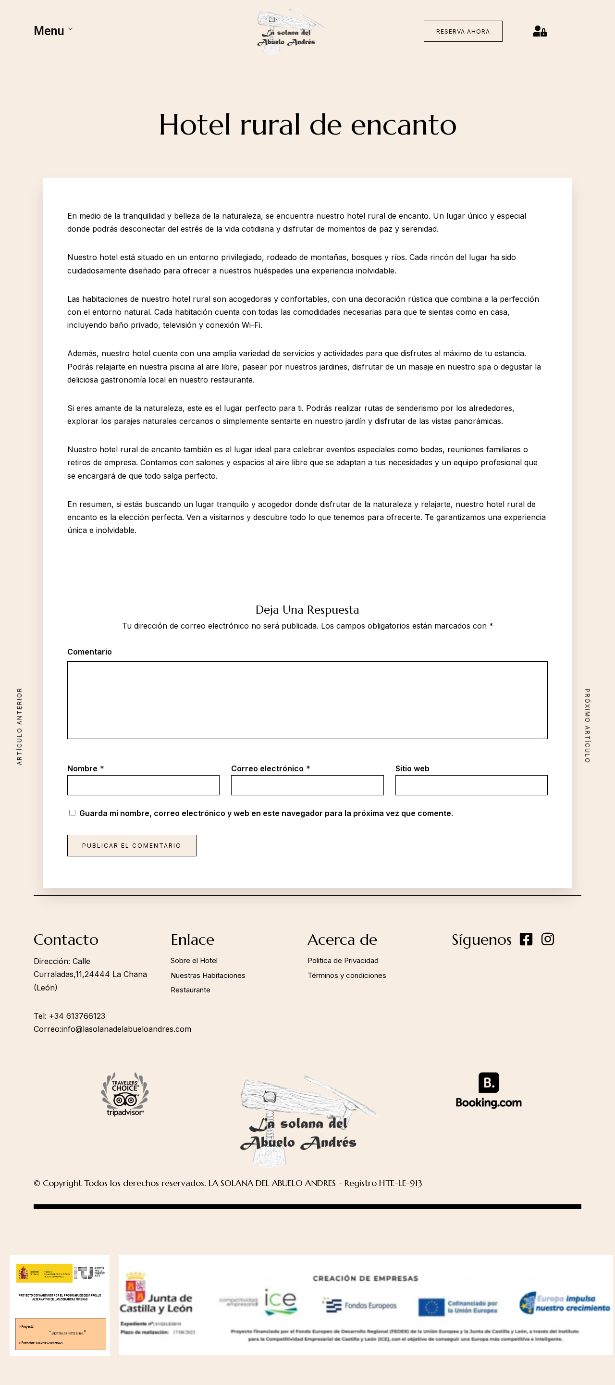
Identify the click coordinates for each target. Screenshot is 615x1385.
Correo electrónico (267, 768)
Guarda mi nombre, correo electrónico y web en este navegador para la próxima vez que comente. (266, 813)
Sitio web (412, 768)
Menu (49, 31)
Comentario (89, 651)
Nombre (82, 768)
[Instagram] (548, 939)
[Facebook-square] (526, 939)
